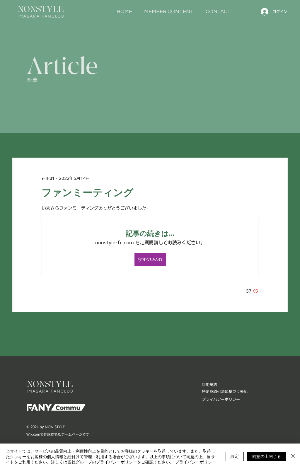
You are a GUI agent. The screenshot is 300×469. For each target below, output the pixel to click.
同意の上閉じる (266, 456)
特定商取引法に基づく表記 (225, 391)
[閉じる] (292, 456)
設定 (235, 456)
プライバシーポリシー (195, 462)
